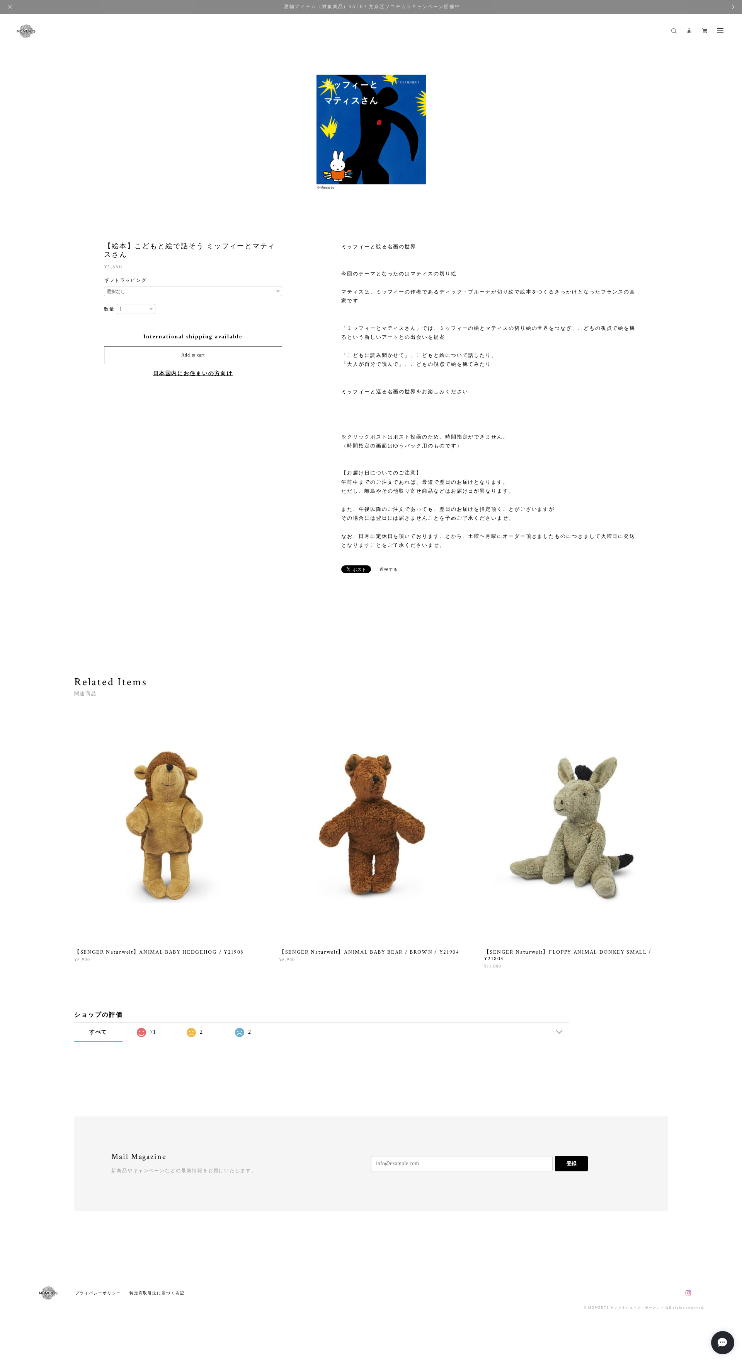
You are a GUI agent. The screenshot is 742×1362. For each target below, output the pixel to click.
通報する (389, 569)
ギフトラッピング (125, 280)
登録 (572, 1163)
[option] (371, 132)
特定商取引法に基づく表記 (157, 1293)
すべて (98, 1032)
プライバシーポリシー (98, 1293)
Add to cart (193, 355)
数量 (109, 309)
